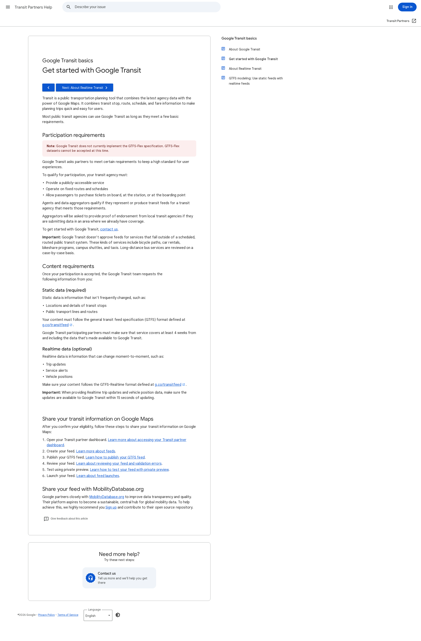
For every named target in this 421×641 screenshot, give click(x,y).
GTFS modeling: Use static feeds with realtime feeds (256, 81)
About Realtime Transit (245, 69)
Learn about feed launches (97, 476)
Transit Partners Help (33, 7)
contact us (109, 229)
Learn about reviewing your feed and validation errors (118, 463)
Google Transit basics (239, 38)
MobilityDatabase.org (106, 497)
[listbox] (98, 615)
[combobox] (147, 7)
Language (94, 609)
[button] (8, 7)
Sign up (111, 507)
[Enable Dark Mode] (117, 615)
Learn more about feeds (95, 451)
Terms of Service (67, 614)
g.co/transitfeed (55, 325)
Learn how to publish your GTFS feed (115, 457)
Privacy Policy (46, 614)
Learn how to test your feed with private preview (129, 470)
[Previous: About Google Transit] (48, 87)
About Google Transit (244, 49)
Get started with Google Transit (253, 59)
